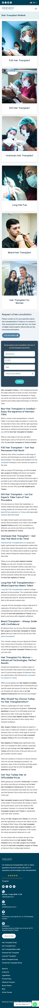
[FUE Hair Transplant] (19, 38)
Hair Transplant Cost (8, 946)
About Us (5, 968)
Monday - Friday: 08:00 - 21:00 (12, 894)
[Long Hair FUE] (19, 183)
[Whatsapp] (35, 1004)
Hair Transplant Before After (11, 949)
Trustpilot (5, 881)
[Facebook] (3, 3)
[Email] (3, 901)
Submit (20, 381)
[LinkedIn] (11, 3)
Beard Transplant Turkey (10, 959)
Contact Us (5, 972)
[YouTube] (8, 3)
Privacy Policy (6, 979)
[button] (36, 8)
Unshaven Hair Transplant (10, 952)
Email (4, 904)
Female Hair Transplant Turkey (12, 963)
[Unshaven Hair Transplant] (19, 133)
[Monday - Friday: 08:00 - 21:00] (3, 891)
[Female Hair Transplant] (19, 278)
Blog (3, 989)
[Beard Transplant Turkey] (19, 230)
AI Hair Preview (7, 992)
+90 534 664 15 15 (8, 897)
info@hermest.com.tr (9, 907)
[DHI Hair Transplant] (19, 86)
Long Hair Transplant (9, 956)
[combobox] (7, 360)
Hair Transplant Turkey (9, 942)
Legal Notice (6, 975)
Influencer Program (8, 982)
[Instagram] (6, 3)
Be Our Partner (7, 985)
